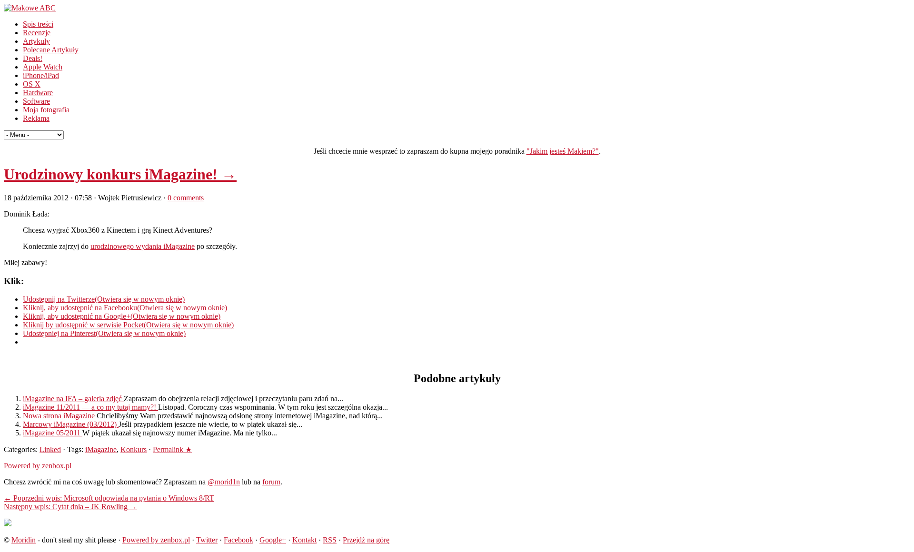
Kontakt (304, 540)
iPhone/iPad (41, 75)
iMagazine (101, 449)
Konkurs (133, 449)
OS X (31, 84)
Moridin (23, 540)
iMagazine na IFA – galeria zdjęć (73, 398)
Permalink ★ (172, 449)
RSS (330, 540)
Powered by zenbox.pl (37, 466)
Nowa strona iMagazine (60, 416)
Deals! (32, 58)
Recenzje (36, 33)
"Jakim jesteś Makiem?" (563, 151)
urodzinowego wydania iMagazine (142, 246)
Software (36, 101)
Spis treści (38, 24)
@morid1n (224, 482)
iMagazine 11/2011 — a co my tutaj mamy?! (90, 407)
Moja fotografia (46, 110)
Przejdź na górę (366, 540)
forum (271, 482)
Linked (50, 449)
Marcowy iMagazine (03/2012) (71, 424)
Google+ (272, 540)
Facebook (238, 540)
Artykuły (36, 41)
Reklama (36, 118)
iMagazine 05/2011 (52, 433)
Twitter (207, 540)
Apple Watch (42, 67)
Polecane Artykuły (51, 50)
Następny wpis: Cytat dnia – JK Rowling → (70, 507)
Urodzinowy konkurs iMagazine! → (120, 174)
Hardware (38, 93)
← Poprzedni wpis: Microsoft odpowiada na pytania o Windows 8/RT (109, 498)
